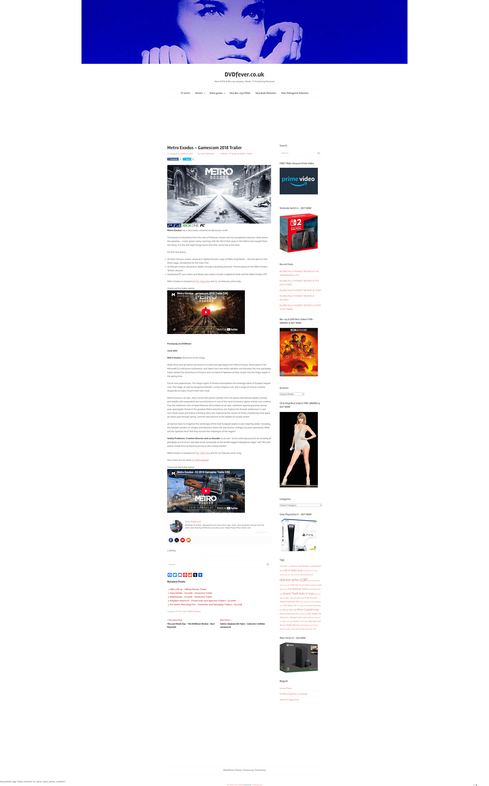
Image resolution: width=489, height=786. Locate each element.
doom (286, 585)
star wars (314, 621)
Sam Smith (314, 613)
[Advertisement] (244, 120)
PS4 (197, 281)
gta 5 (317, 594)
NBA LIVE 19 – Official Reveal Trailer (188, 589)
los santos (301, 606)
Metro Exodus (194, 611)
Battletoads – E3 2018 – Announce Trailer (191, 597)
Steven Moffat (288, 625)
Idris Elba (299, 598)
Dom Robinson (208, 153)
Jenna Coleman (290, 601)
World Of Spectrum (289, 699)
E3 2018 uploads (200, 460)
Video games (216, 93)
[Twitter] (176, 540)
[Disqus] (219, 666)
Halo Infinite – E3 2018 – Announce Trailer (191, 593)
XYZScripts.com (257, 785)
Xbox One (205, 281)
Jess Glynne (305, 602)
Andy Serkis (285, 566)
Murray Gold (289, 610)
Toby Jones (292, 629)
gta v (289, 598)
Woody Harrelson (307, 629)
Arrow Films (286, 688)
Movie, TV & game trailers (234, 153)
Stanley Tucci (300, 621)
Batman (296, 566)
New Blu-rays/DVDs (240, 93)
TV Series (185, 93)
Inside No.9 (310, 598)
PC (216, 281)
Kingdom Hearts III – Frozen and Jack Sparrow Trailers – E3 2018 (203, 600)
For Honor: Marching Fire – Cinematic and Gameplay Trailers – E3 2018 (206, 604)
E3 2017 (304, 585)
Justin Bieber (289, 605)
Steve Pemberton (304, 625)
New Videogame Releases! (295, 93)
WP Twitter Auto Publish (235, 785)
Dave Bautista (306, 575)
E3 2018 (182, 611)
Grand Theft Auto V (298, 593)
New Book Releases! (265, 93)
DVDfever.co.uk (244, 74)
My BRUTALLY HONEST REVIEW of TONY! (300, 290)
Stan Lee (287, 621)
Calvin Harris (308, 571)
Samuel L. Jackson (290, 617)
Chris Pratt (295, 575)
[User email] (188, 540)
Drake (294, 585)
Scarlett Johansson (309, 617)
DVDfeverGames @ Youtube (293, 694)
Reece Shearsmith (289, 614)
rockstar (303, 614)
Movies (199, 93)
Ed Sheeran (297, 588)
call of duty (292, 570)
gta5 (282, 598)
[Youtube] (182, 540)
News (249, 153)
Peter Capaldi (308, 609)
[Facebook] (171, 540)
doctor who (294, 579)
